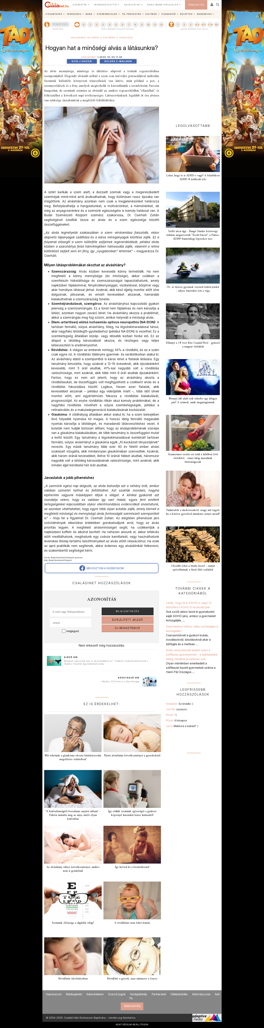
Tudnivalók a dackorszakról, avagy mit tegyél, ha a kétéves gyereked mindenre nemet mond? (193, 512)
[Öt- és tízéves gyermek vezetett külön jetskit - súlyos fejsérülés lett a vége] (193, 266)
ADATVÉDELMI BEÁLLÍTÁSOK (132, 1024)
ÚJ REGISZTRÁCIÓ (127, 628)
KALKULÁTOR (132, 4)
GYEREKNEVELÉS (107, 14)
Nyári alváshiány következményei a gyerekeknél (132, 755)
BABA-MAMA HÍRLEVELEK (162, 4)
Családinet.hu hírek (85, 38)
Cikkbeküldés (179, 994)
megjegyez (72, 631)
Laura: (182, 726)
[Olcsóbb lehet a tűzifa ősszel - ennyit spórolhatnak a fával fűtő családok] (193, 544)
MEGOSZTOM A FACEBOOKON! (104, 568)
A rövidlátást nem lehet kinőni (132, 922)
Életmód (109, 38)
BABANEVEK (204, 14)
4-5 (197, 24)
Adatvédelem (95, 994)
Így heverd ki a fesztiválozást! (132, 867)
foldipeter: (179, 703)
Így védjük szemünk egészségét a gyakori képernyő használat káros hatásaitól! (132, 813)
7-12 (210, 24)
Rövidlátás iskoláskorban (73, 978)
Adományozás (201, 994)
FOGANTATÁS (54, 14)
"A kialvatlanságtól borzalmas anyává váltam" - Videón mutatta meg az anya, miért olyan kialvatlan (72, 815)
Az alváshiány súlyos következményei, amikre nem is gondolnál (73, 869)
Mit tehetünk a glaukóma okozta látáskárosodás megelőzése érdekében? (73, 757)
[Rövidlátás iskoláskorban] (73, 956)
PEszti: (171, 714)
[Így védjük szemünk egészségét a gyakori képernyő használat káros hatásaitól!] (132, 789)
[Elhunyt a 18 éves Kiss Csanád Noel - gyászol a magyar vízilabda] (193, 321)
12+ (216, 24)
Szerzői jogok (117, 994)
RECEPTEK (186, 14)
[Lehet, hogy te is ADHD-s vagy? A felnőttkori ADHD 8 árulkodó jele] (193, 154)
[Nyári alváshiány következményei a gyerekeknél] (132, 733)
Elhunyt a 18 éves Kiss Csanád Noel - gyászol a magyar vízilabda (193, 344)
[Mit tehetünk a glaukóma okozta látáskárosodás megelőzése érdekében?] (73, 733)
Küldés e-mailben (118, 61)
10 (148, 24)
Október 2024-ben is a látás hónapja (120, 681)
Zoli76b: (177, 709)
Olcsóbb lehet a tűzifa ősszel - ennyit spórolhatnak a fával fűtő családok (193, 567)
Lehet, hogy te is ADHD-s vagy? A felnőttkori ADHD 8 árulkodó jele (193, 177)
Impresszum (54, 994)
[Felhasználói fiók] (211, 3)
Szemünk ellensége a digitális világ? (73, 922)
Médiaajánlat (74, 994)
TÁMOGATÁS (196, 4)
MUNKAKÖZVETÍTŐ (105, 4)
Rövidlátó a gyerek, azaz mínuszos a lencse (132, 978)
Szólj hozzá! (81, 61)
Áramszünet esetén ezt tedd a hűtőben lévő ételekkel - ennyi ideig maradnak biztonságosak (193, 458)
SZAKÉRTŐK (80, 4)
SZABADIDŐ (168, 14)
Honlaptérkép (138, 994)
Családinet (89, 57)
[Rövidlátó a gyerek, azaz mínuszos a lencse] (132, 956)
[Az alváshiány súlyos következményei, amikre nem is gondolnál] (73, 845)
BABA (89, 14)
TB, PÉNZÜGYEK (131, 14)
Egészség (126, 38)
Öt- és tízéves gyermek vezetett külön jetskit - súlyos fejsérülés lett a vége (193, 289)
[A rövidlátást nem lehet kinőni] (132, 900)
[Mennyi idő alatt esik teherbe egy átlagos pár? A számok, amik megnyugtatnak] (193, 377)
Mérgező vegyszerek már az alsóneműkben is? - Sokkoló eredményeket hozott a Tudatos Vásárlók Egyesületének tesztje (106, 662)
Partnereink (159, 994)
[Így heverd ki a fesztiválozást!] (132, 845)
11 (155, 24)
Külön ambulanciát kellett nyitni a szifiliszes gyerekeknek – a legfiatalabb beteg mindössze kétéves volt (191, 654)
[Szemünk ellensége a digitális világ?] (73, 900)
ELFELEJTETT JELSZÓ (127, 619)
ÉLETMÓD (151, 14)
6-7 (204, 24)
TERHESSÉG (74, 14)
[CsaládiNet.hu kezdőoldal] (56, 4)
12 (161, 24)
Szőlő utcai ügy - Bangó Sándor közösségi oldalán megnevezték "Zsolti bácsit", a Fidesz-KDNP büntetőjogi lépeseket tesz (193, 235)
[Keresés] (217, 3)
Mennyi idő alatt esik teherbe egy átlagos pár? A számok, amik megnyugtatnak (193, 400)
